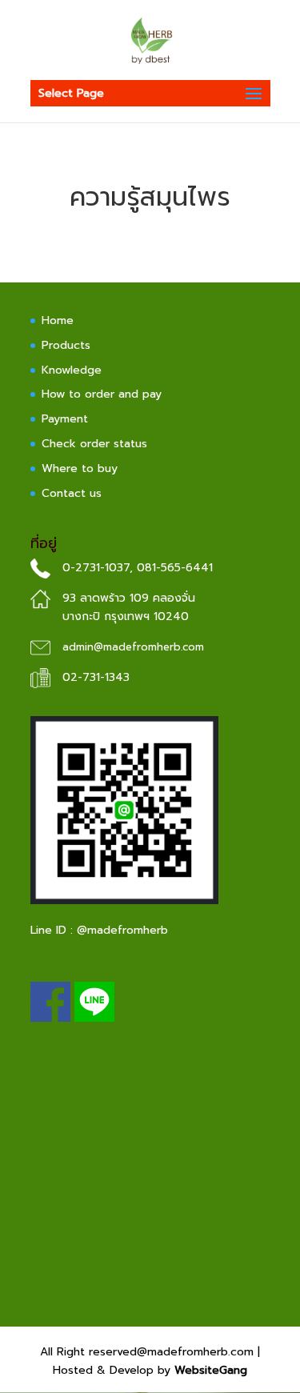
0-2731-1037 (96, 567)
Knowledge (72, 370)
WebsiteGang (210, 1370)
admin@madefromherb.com (133, 646)
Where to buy (80, 468)
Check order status (94, 443)
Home (58, 320)
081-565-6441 (175, 567)
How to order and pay (102, 394)
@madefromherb (122, 930)
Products (66, 345)
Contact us (72, 493)
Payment (65, 418)
